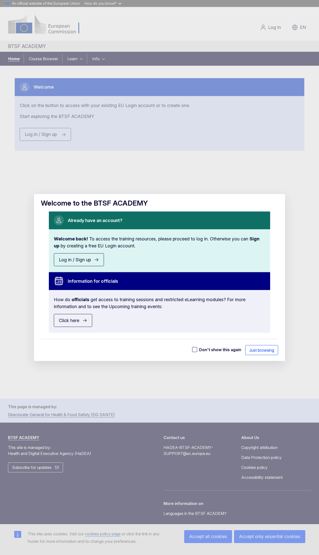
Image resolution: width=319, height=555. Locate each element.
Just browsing (261, 350)
